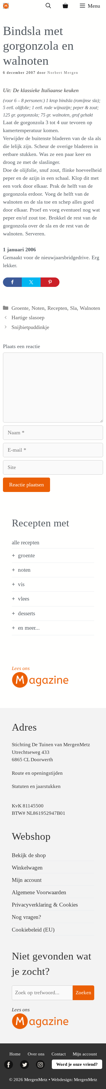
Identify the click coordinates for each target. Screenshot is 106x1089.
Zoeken (83, 992)
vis (21, 584)
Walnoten (90, 308)
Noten (38, 308)
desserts (26, 613)
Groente (20, 308)
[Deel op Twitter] (31, 282)
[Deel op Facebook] (12, 282)
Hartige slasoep (27, 317)
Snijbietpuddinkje (30, 327)
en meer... (29, 628)
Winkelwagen (27, 867)
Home (15, 1054)
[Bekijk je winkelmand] (65, 6)
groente (26, 555)
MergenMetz (85, 1079)
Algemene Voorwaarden (39, 892)
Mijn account (27, 880)
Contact (59, 1054)
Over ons (36, 1054)
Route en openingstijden (37, 773)
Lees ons (21, 668)
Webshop (31, 836)
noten (24, 570)
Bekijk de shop (29, 855)
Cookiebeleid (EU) (33, 930)
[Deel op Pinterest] (50, 282)
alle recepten (25, 542)
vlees (23, 599)
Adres (24, 727)
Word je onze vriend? (77, 1064)
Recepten (57, 308)
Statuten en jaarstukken (36, 786)
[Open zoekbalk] (48, 6)
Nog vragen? (26, 917)
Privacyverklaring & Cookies (45, 905)
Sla (73, 308)
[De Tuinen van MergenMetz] (6, 6)
